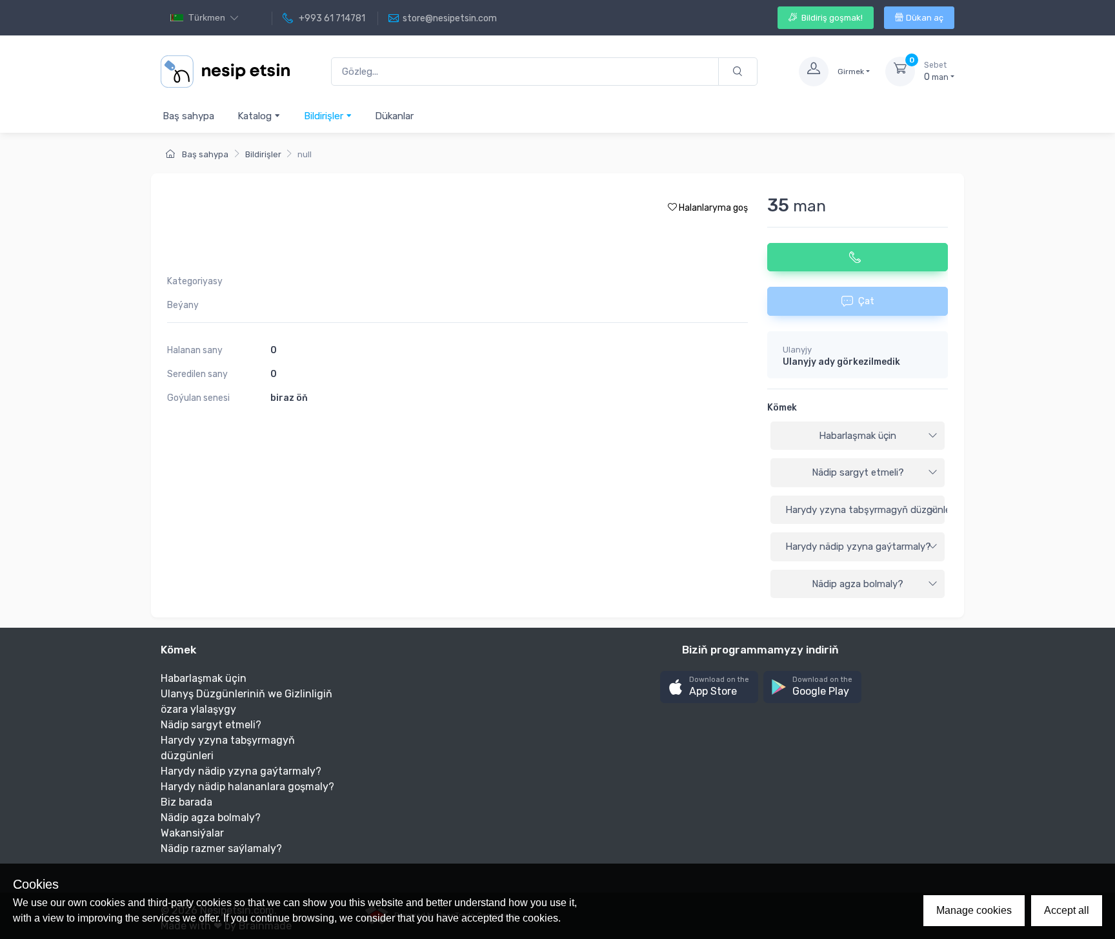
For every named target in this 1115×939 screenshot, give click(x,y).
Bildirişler (325, 116)
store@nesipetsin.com (450, 18)
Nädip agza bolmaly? (857, 584)
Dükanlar (394, 116)
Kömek (782, 407)
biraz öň (289, 397)
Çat (866, 301)
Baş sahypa (188, 116)
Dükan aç (924, 18)
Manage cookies (974, 910)
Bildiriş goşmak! (831, 18)
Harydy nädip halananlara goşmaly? (247, 786)
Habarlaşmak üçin (857, 435)
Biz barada (186, 802)
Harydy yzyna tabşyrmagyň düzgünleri (865, 510)
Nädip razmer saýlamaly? (221, 848)
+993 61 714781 (331, 18)
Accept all (1066, 910)
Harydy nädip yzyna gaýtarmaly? (858, 546)
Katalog (255, 116)
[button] (709, 687)
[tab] (857, 436)
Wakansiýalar (192, 833)
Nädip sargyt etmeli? (858, 472)
